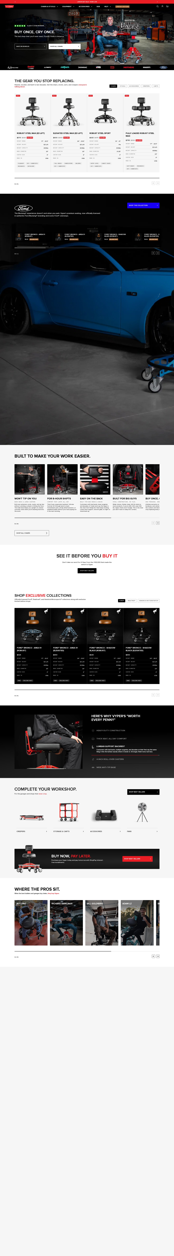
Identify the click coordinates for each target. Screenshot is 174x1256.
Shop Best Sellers (87, 570)
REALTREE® (131, 601)
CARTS (156, 86)
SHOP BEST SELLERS (132, 859)
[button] (125, 730)
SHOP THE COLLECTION (138, 205)
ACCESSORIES (134, 86)
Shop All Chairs (56, 46)
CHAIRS (113, 86)
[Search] (157, 6)
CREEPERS (146, 86)
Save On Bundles (22, 46)
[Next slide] (157, 253)
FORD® (121, 601)
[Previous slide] (153, 253)
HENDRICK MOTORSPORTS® (148, 601)
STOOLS (122, 86)
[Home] (9, 6)
